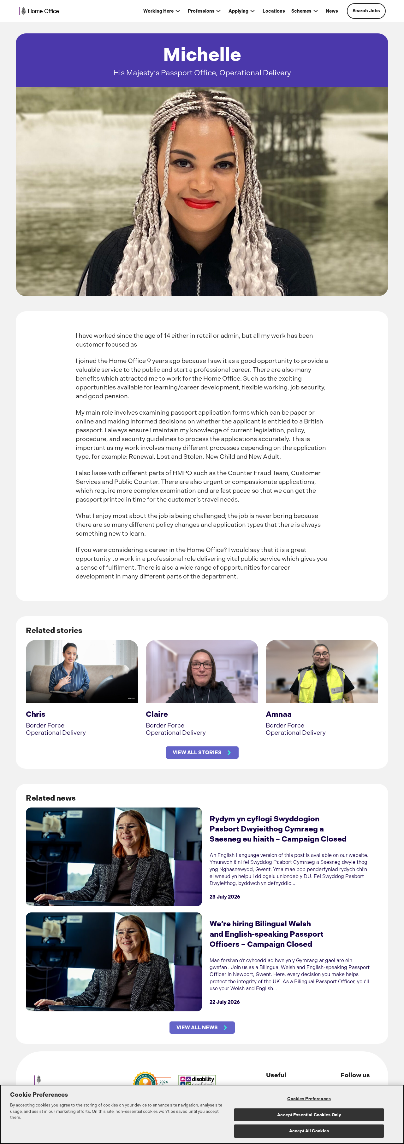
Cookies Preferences (308, 1098)
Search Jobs (366, 11)
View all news (197, 1028)
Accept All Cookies (309, 1131)
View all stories (197, 753)
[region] (202, 1114)
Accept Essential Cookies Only (309, 1114)
